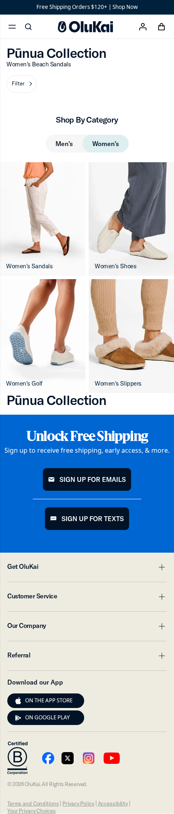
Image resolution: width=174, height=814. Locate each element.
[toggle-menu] (161, 567)
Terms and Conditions (33, 803)
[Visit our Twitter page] (68, 758)
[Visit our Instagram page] (88, 758)
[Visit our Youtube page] (48, 758)
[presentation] (18, 700)
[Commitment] (17, 758)
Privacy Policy (78, 803)
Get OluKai (87, 568)
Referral (87, 657)
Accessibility (113, 803)
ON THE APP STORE (48, 700)
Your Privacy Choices (31, 811)
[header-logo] (85, 26)
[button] (21, 84)
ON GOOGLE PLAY (47, 717)
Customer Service (87, 598)
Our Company (87, 627)
